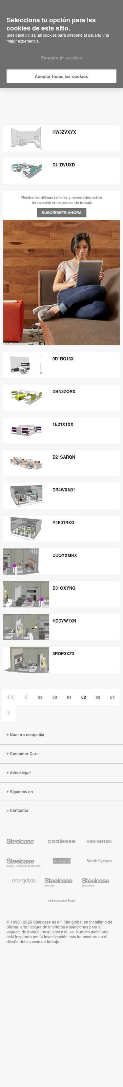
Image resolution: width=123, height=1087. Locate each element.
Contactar (19, 810)
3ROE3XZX (63, 653)
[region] (61, 44)
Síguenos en (21, 792)
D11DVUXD (63, 165)
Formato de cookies (61, 57)
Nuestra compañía (27, 735)
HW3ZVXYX (64, 132)
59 (40, 697)
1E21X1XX (62, 424)
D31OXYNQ (63, 588)
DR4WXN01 (63, 489)
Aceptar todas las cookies (61, 76)
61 (69, 697)
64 (112, 697)
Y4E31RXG (63, 522)
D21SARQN (63, 457)
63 (98, 697)
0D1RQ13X (63, 358)
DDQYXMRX (64, 555)
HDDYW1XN (64, 621)
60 (54, 697)
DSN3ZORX (63, 391)
